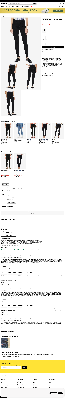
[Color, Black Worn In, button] (41, 140)
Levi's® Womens (12, 16)
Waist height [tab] (26, 249)
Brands (13, 6)
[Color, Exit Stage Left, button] (5, 140)
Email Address (4, 367)
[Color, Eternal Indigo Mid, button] (29, 140)
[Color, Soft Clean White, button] (8, 140)
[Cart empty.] (63, 4)
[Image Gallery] (5, 343)
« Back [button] (2, 16)
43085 (47, 53)
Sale (31, 6)
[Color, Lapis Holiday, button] (46, 140)
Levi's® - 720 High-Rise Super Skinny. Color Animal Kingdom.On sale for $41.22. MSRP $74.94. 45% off (20, 133)
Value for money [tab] (33, 249)
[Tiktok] (5, 376)
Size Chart (44, 69)
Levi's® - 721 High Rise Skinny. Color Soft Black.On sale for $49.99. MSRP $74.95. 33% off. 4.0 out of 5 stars (7, 135)
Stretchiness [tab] (11, 249)
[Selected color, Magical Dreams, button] (52, 140)
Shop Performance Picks (40, 0)
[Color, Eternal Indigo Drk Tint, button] (47, 140)
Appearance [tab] (4, 249)
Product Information (45, 56)
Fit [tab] (37, 249)
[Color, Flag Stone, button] (6, 140)
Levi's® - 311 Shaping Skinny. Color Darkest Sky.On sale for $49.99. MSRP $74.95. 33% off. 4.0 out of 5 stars (45, 135)
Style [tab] (16, 249)
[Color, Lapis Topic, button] (43, 140)
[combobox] (20, 3)
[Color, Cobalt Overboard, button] (30, 140)
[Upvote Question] (3, 188)
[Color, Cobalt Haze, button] (44, 140)
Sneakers (17, 6)
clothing (5, 16)
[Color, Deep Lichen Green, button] (54, 140)
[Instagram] (2, 376)
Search (34, 3)
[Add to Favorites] (11, 124)
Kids (9, 6)
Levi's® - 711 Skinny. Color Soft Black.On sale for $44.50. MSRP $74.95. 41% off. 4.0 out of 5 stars (32, 135)
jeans (8, 16)
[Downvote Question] (3, 192)
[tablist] (22, 249)
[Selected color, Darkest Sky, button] (40, 140)
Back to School (26, 6)
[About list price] (46, 25)
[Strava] (8, 376)
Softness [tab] (20, 249)
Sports (21, 6)
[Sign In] (60, 4)
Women (2, 6)
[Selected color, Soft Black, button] (2, 140)
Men (6, 6)
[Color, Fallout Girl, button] (3, 140)
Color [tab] (40, 249)
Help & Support (61, 6)
